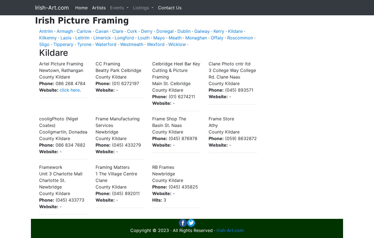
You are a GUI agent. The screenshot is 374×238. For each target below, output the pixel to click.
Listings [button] (141, 7)
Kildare (235, 31)
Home (81, 7)
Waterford (105, 44)
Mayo (159, 37)
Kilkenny (48, 37)
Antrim (46, 31)
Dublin (184, 31)
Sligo (44, 44)
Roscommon (240, 37)
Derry (147, 31)
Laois (66, 37)
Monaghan (196, 37)
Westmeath (131, 44)
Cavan (101, 31)
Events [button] (117, 7)
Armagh (65, 31)
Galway (202, 31)
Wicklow (177, 44)
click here (70, 90)
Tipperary (63, 44)
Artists (99, 7)
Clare (117, 31)
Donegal (165, 31)
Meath (175, 37)
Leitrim (82, 37)
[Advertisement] (304, 97)
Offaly (217, 37)
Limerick (102, 37)
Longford (124, 37)
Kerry (219, 31)
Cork (132, 31)
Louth (143, 37)
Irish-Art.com (52, 7)
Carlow (84, 31)
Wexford (156, 44)
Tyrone (84, 44)
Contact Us (170, 7)
